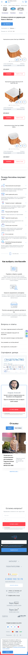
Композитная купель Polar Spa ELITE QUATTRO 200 (14, 82)
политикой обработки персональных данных (13, 414)
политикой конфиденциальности (17, 413)
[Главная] (1, 5)
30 (13, 31)
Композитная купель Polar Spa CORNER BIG (14, 39)
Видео (10, 428)
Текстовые (18, 428)
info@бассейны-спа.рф (14, 595)
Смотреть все (14, 471)
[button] (2, 443)
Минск (9, 2)
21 (11, 31)
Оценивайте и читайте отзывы (14, 605)
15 (10, 31)
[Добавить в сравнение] (16, 59)
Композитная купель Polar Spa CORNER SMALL (14, 126)
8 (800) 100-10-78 (14, 579)
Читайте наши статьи (14, 612)
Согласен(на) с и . (14, 414)
